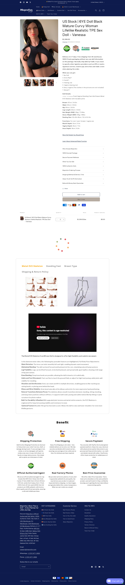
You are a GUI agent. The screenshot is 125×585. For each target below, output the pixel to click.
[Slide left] (22, 83)
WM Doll (36, 528)
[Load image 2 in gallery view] (35, 82)
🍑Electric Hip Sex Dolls (48, 522)
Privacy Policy (89, 522)
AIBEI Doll (28, 531)
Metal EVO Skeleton (32, 266)
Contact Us (88, 510)
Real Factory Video (68, 513)
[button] (71, 7)
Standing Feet (53, 266)
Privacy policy (63, 581)
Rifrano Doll (24, 533)
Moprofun (26, 581)
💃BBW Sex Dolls (46, 516)
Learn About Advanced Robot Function (74, 141)
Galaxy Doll (36, 531)
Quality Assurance (90, 516)
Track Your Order (90, 531)
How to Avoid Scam (68, 519)
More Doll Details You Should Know (73, 135)
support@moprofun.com (28, 549)
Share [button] (66, 188)
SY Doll (22, 531)
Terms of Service (89, 525)
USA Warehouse (25, 521)
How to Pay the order (69, 516)
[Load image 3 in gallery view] (42, 82)
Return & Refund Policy (91, 528)
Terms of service (72, 581)
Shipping (64, 42)
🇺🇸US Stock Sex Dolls (47, 510)
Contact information (36, 581)
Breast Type (70, 266)
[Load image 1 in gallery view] (27, 82)
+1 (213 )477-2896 (34, 553)
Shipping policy (46, 581)
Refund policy (54, 581)
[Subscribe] (49, 567)
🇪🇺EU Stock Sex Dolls (47, 513)
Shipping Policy (89, 519)
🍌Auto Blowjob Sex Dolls (49, 519)
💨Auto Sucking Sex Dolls (49, 525)
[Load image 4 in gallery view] (50, 82)
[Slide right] (56, 83)
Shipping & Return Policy (35, 271)
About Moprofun (68, 522)
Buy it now (81, 199)
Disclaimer (88, 513)
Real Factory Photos (69, 510)
